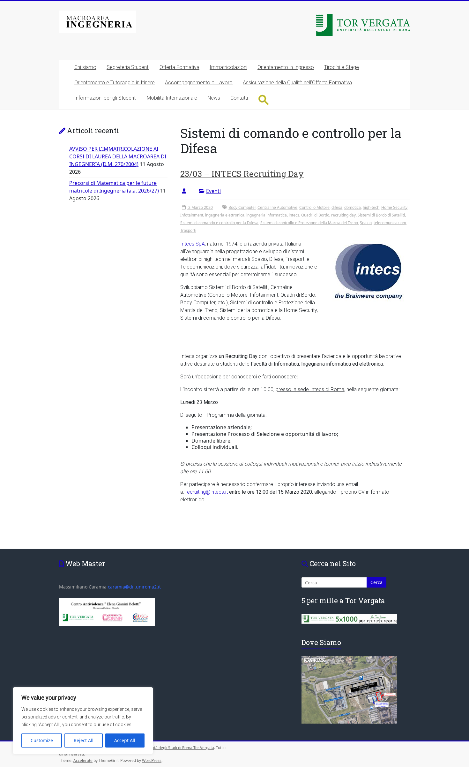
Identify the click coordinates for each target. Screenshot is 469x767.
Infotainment (191, 215)
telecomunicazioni (390, 222)
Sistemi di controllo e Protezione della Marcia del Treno (309, 222)
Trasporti (188, 230)
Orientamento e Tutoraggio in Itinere (114, 83)
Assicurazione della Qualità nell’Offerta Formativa (297, 83)
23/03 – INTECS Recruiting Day (242, 173)
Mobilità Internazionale (172, 98)
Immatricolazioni (228, 67)
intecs (294, 215)
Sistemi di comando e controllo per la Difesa (219, 222)
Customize (42, 740)
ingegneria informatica (266, 215)
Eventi (213, 190)
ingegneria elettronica (224, 215)
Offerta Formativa (179, 67)
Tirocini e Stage (341, 67)
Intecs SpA (192, 244)
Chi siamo (85, 67)
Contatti (239, 98)
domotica (352, 207)
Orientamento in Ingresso (285, 67)
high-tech (371, 207)
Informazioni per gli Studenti (105, 98)
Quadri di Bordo (315, 215)
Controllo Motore (314, 207)
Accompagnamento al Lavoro (199, 83)
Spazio (366, 222)
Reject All (83, 740)
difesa (336, 207)
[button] (263, 99)
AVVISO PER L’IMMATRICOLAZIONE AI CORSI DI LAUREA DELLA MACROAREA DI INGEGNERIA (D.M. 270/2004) (117, 156)
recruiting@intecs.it (206, 492)
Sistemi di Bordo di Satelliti (381, 215)
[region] (83, 720)
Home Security (394, 207)
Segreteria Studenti (128, 67)
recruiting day (343, 215)
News (213, 98)
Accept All (124, 740)
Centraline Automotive (277, 207)
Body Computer (242, 207)
